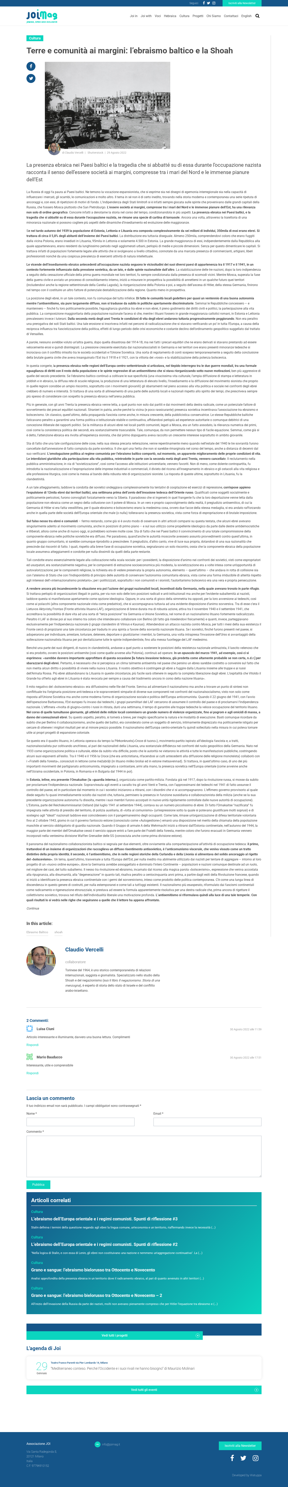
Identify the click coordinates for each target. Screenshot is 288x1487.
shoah (58, 932)
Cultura (184, 16)
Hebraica (170, 16)
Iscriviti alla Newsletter (242, 3)
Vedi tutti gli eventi (144, 1390)
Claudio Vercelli (84, 949)
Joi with (146, 16)
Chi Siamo (213, 16)
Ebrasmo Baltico (37, 932)
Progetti (198, 16)
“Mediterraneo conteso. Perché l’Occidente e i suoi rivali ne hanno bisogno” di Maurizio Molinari (123, 1368)
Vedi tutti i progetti (115, 1335)
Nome (31, 1113)
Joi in (134, 16)
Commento (35, 1131)
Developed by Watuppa (247, 1475)
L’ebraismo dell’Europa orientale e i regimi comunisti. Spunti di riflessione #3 (104, 1218)
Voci (158, 16)
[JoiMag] (41, 16)
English (246, 16)
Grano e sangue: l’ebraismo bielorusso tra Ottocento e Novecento (93, 1269)
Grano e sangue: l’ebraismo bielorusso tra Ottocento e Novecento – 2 (96, 1295)
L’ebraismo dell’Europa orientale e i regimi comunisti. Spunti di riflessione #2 (104, 1244)
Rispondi (32, 1045)
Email (158, 1113)
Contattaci (231, 16)
